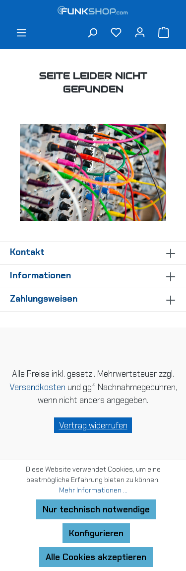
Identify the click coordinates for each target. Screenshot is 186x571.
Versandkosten (37, 387)
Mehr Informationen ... (93, 490)
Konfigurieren (96, 533)
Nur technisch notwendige (96, 509)
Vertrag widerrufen (93, 425)
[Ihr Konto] (140, 32)
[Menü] (21, 34)
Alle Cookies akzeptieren (96, 557)
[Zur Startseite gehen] (93, 11)
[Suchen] (92, 34)
